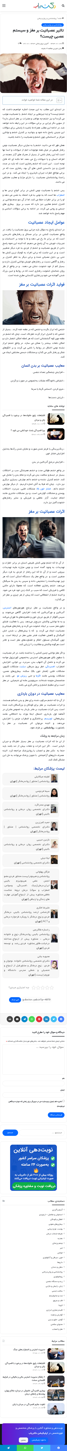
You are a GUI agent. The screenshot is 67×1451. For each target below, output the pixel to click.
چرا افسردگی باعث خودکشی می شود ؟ (28, 430)
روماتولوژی (58, 1276)
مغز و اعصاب (57, 1329)
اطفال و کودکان (56, 1219)
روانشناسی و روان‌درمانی (47, 18)
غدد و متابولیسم (56, 1295)
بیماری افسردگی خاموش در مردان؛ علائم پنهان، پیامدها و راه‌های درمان (24, 1392)
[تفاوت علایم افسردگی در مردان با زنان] (56, 1409)
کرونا (61, 1305)
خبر (61, 1248)
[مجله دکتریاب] (44, 5)
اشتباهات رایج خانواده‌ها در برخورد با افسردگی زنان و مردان (25, 1365)
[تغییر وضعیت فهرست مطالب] (57, 100)
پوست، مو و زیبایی (55, 1229)
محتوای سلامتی (57, 1324)
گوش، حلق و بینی (55, 1319)
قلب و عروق (58, 1300)
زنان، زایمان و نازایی (54, 1286)
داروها (60, 1262)
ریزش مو (22, 676)
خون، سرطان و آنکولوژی (53, 1257)
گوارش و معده (57, 1314)
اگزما (38, 676)
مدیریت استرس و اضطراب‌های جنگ (29, 1349)
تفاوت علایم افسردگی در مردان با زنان (28, 1404)
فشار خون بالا (44, 489)
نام (63, 1078)
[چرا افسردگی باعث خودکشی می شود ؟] (56, 434)
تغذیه (60, 1238)
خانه (60, 18)
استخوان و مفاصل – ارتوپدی (51, 1214)
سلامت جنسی (57, 1291)
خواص (60, 1252)
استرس (7, 608)
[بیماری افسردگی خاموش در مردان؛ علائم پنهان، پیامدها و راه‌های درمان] (56, 1395)
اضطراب (61, 195)
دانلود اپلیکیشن (39, 1440)
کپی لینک (15, 999)
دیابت (23, 667)
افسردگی (50, 667)
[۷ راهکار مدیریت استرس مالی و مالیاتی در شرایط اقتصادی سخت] (56, 1381)
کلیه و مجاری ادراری (54, 1310)
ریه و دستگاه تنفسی (54, 1281)
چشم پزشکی (57, 1243)
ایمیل (62, 1090)
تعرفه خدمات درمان (54, 1233)
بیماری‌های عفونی (56, 1224)
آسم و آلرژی (57, 1209)
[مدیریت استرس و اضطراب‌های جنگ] (56, 1354)
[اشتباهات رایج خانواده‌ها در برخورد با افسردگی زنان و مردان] (56, 419)
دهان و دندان (57, 1267)
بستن (23, 1440)
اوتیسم (48, 719)
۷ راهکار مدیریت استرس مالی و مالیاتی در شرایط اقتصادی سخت (23, 1378)
